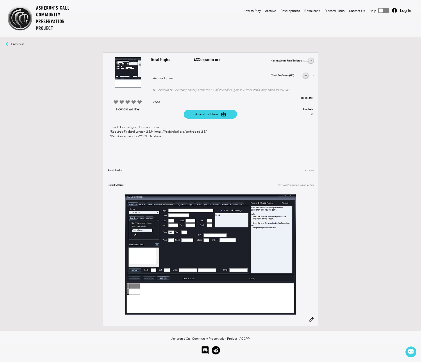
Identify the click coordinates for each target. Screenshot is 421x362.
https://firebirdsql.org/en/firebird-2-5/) (180, 132)
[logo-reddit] (216, 350)
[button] (210, 254)
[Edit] (311, 319)
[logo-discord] (205, 350)
